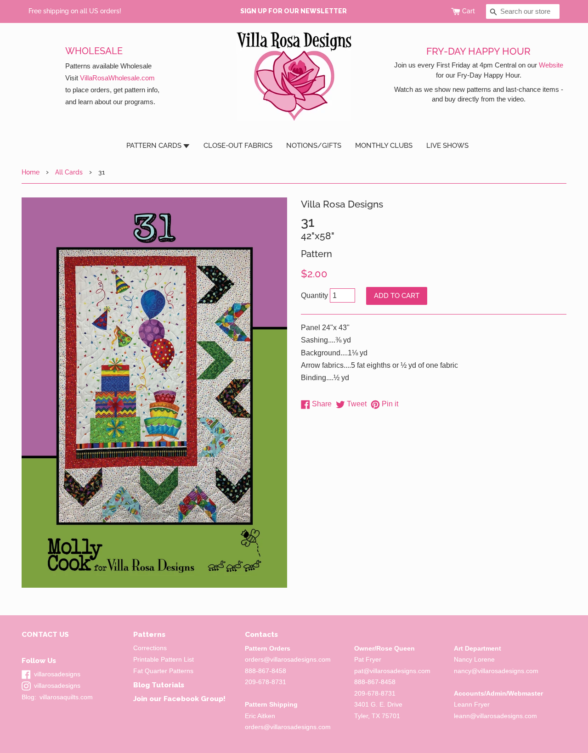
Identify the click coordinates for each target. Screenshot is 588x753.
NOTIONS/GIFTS (313, 145)
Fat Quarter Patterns (163, 671)
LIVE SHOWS (447, 145)
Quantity (314, 295)
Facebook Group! (195, 698)
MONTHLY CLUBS (384, 145)
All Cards (69, 172)
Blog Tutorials (158, 684)
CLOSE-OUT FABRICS (238, 145)
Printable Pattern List (163, 659)
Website (551, 65)
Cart (468, 11)
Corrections (150, 648)
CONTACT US (45, 634)
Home (31, 172)
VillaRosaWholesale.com (117, 78)
